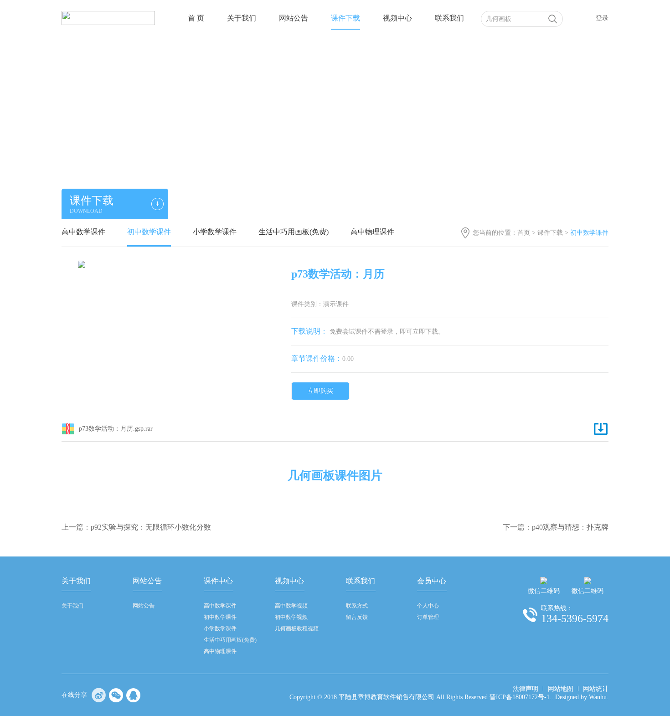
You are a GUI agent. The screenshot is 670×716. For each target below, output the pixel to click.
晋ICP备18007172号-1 (520, 697)
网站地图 (560, 688)
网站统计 (595, 688)
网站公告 (293, 18)
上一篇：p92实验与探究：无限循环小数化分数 (136, 527)
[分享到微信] (116, 695)
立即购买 (320, 390)
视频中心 (397, 18)
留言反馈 (357, 617)
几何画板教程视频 (297, 628)
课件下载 (345, 18)
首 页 (196, 18)
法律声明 (525, 688)
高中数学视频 (291, 606)
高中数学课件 (83, 232)
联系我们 (449, 18)
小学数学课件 (215, 232)
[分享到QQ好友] (133, 695)
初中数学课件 (149, 232)
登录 (602, 18)
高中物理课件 (372, 232)
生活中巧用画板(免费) (293, 232)
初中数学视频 (291, 617)
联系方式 (357, 606)
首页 (523, 232)
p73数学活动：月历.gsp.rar (116, 428)
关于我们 (241, 18)
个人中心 (428, 606)
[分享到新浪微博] (99, 695)
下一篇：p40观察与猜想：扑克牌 (555, 527)
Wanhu (598, 697)
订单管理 (428, 617)
